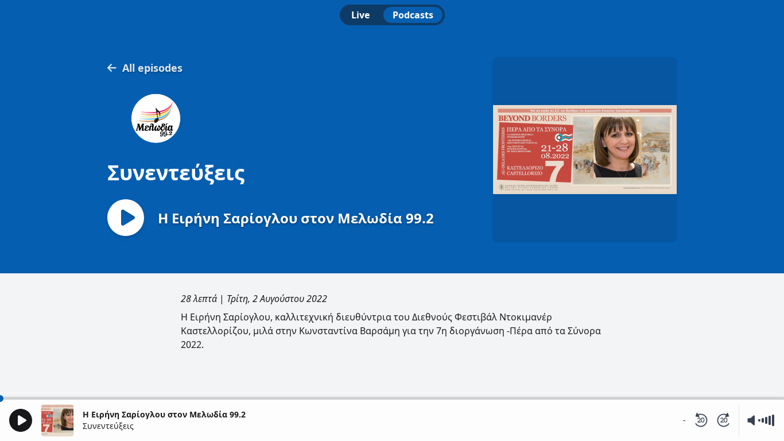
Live (360, 15)
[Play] (20, 420)
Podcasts (413, 15)
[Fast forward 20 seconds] (723, 420)
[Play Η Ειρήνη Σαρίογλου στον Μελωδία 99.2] (125, 218)
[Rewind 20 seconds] (700, 420)
